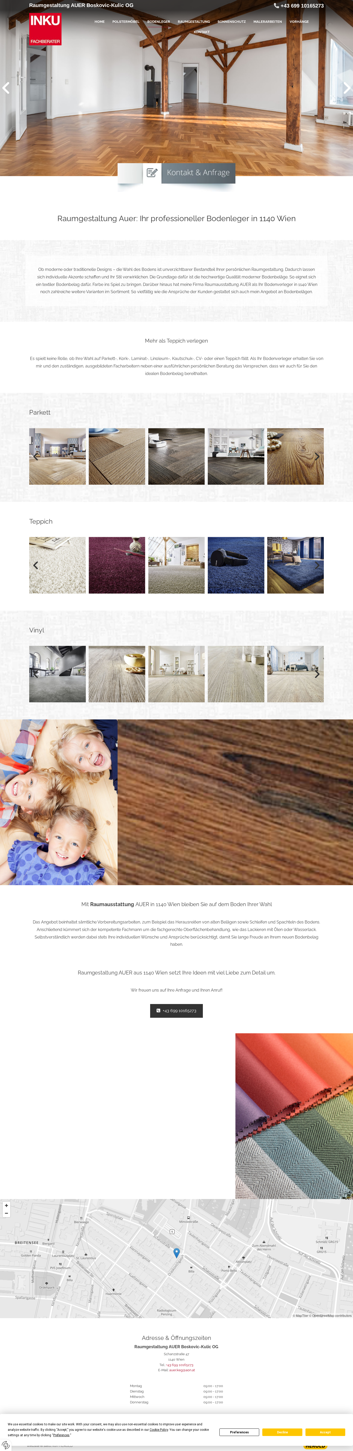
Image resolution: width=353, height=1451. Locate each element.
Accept (325, 1432)
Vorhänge (299, 22)
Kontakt (202, 32)
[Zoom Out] (6, 1213)
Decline (282, 1432)
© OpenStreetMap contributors (330, 1315)
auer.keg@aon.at (182, 1370)
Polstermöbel (126, 22)
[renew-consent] (6, 1445)
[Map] (176, 1258)
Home (100, 22)
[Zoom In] (6, 1205)
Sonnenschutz (232, 22)
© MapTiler (300, 1315)
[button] (176, 1011)
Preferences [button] (61, 1435)
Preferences (239, 1432)
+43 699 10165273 (302, 6)
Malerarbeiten (268, 22)
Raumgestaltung (194, 22)
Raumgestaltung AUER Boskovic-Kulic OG (81, 5)
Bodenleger (158, 22)
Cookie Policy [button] (159, 1430)
